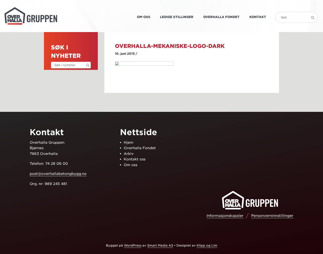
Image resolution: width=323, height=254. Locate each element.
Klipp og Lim (207, 245)
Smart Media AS (160, 245)
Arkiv (129, 154)
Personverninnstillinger (272, 216)
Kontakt (257, 17)
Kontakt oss (134, 159)
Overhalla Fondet (221, 17)
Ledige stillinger (176, 17)
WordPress (133, 245)
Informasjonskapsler (225, 216)
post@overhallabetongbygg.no (58, 174)
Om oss (143, 17)
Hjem (128, 142)
